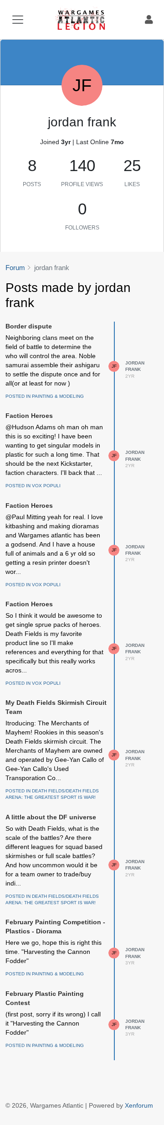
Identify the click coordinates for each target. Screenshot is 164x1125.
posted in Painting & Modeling (44, 396)
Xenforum (139, 1105)
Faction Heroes (29, 415)
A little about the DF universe (50, 817)
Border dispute (28, 326)
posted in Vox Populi (33, 485)
